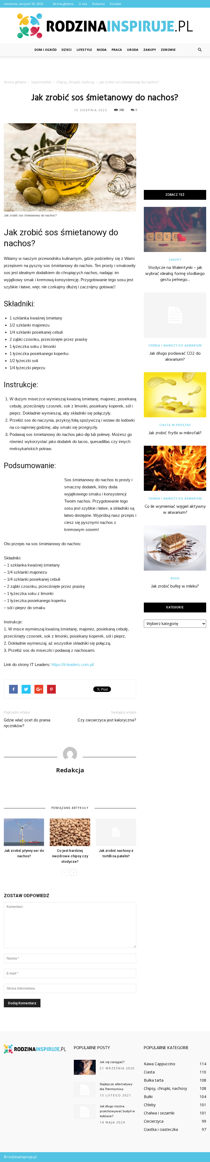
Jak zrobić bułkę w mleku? (175, 586)
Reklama (98, 4)
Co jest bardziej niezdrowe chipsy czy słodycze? (70, 856)
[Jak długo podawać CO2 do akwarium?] (175, 315)
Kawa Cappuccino (159, 1063)
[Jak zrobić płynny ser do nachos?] (24, 832)
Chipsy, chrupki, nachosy (165, 1088)
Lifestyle (84, 50)
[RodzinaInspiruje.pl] (105, 25)
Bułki (175, 578)
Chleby (150, 1104)
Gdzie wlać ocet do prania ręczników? (27, 723)
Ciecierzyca (154, 1121)
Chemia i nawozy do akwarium (175, 345)
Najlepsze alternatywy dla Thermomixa (116, 1087)
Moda (102, 50)
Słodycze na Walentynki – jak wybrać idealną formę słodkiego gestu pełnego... (175, 273)
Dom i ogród (45, 50)
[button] (199, 49)
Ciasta (149, 1072)
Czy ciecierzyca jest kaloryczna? (107, 720)
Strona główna (63, 4)
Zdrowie (168, 50)
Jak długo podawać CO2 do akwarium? (175, 356)
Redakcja (70, 770)
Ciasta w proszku (175, 425)
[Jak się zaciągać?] (85, 1067)
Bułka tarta (154, 1080)
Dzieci (67, 50)
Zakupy (149, 50)
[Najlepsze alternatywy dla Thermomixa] (85, 1089)
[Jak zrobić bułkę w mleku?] (175, 547)
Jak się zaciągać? (112, 1062)
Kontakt (115, 4)
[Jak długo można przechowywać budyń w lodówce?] (85, 1111)
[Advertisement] (105, 68)
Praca (117, 50)
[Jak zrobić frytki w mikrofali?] (175, 394)
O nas (83, 4)
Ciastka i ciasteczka (161, 1129)
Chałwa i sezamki (159, 1113)
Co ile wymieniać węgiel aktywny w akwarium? (175, 509)
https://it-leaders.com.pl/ (72, 664)
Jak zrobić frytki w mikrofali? (175, 433)
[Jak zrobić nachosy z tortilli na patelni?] (116, 832)
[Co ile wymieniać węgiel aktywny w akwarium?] (175, 468)
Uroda (132, 50)
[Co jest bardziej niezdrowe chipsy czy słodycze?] (70, 832)
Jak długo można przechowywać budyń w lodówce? (117, 1111)
